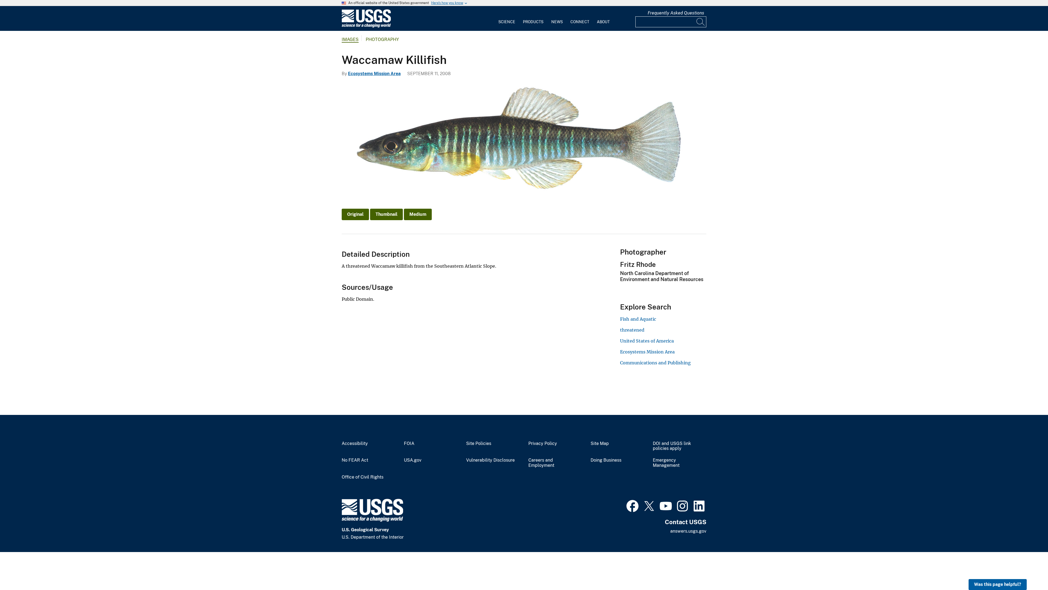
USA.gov (412, 460)
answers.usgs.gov (688, 531)
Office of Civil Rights (362, 477)
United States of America (647, 341)
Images (350, 39)
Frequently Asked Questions (676, 13)
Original (355, 214)
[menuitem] (507, 18)
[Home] (366, 26)
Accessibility (355, 443)
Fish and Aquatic (638, 319)
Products (533, 22)
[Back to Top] (1028, 570)
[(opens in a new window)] (632, 505)
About (603, 22)
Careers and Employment (541, 463)
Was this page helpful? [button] (997, 584)
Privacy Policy (542, 443)
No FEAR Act (355, 460)
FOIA (409, 443)
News (557, 22)
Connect (579, 22)
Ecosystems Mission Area (374, 73)
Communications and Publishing (655, 362)
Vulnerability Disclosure (490, 460)
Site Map (600, 443)
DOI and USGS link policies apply (672, 446)
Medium (417, 214)
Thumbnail (386, 214)
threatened (632, 330)
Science (506, 22)
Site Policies (478, 443)
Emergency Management (666, 463)
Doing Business (606, 460)
